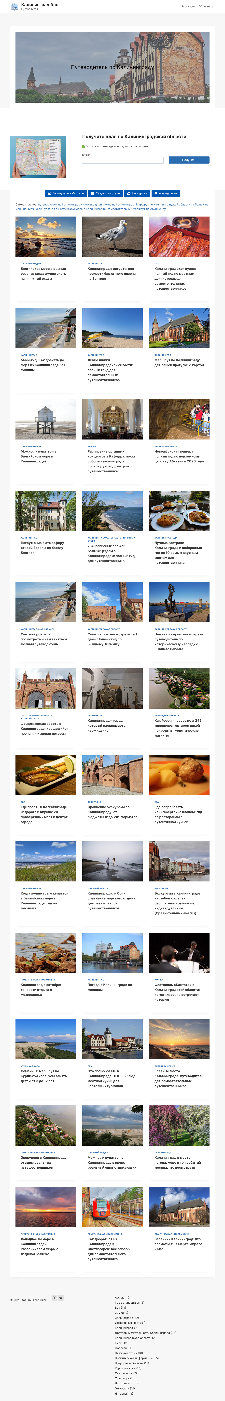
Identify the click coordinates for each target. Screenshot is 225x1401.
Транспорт (122, 1378)
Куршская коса (30, 1066)
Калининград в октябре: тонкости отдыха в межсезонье (41, 990)
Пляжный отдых (31, 263)
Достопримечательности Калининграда (142, 1332)
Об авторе (206, 6)
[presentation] (45, 237)
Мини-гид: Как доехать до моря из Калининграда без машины (43, 365)
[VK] (61, 1298)
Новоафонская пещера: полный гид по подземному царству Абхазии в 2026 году (179, 456)
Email (86, 154)
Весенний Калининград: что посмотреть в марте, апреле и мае (178, 1244)
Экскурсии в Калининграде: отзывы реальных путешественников (44, 1162)
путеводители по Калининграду (60, 204)
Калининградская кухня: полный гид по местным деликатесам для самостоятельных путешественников (175, 278)
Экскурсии (188, 6)
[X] (54, 1298)
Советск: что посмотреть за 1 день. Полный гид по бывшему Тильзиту (112, 639)
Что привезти (124, 1383)
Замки (119, 1312)
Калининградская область (104, 538)
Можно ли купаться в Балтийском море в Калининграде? (38, 456)
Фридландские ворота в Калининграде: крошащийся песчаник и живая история (44, 729)
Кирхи (119, 1343)
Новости (121, 1348)
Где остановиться (127, 1302)
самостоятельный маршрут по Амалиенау (136, 209)
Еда (157, 263)
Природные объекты (167, 715)
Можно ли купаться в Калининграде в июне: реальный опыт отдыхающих (112, 1162)
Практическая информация (38, 980)
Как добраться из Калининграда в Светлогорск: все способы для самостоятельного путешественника (110, 1249)
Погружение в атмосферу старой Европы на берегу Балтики (42, 548)
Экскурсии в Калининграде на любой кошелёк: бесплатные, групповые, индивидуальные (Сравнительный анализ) (177, 903)
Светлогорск (123, 1373)
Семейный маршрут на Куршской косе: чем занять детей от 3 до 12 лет (44, 1076)
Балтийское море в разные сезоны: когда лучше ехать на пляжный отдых (43, 274)
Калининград (96, 263)
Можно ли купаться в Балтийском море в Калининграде (67, 209)
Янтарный (121, 1393)
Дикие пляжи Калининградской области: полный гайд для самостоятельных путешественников (110, 370)
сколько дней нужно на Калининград (108, 204)
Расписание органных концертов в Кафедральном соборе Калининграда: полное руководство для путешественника (111, 461)
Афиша (92, 446)
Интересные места (166, 446)
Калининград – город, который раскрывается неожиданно (107, 725)
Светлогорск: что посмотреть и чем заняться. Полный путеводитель (44, 639)
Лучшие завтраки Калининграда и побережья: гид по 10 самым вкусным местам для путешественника (178, 553)
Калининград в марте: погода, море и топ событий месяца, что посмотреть (178, 1162)
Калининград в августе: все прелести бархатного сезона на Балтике (112, 274)
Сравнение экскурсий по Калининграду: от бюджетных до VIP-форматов (112, 812)
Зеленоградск (124, 1317)
